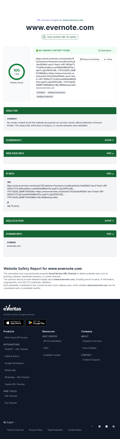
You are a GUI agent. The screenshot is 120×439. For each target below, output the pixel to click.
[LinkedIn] (99, 426)
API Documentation (52, 341)
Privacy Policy (36, 430)
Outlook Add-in (12, 356)
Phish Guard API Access (16, 337)
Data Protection (55, 430)
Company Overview (92, 341)
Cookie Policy (75, 430)
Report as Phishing (91, 59)
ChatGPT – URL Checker (16, 349)
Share (109, 59)
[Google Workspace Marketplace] (113, 426)
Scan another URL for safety (61, 37)
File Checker (11, 403)
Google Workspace (14, 363)
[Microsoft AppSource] (106, 426)
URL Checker (11, 396)
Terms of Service (15, 430)
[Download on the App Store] (14, 322)
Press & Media (89, 348)
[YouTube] (92, 426)
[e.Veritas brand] (60, 308)
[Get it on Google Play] (36, 322)
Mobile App (10, 370)
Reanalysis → (107, 50)
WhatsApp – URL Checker (17, 377)
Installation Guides (52, 355)
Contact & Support (91, 359)
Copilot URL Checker (15, 384)
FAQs (45, 348)
